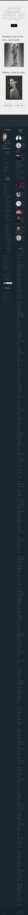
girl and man (20, 500)
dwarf (18, 449)
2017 (6, 186)
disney (19, 426)
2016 (6, 189)
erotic (19, 463)
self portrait (21, 760)
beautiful (19, 325)
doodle (19, 428)
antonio (19, 293)
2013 (6, 256)
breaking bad (20, 353)
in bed (19, 538)
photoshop (19, 687)
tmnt (18, 835)
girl (18, 497)
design (19, 414)
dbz (18, 403)
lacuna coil (20, 566)
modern (19, 626)
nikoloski (19, 646)
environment (20, 458)
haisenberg (20, 531)
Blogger (7, 279)
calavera (19, 355)
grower (19, 529)
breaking (19, 350)
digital (19, 417)
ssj (18, 786)
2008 (6, 269)
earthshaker (20, 453)
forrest (19, 477)
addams (19, 262)
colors (19, 371)
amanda (19, 271)
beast (18, 323)
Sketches (6, 162)
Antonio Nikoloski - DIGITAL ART (14, 11)
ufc (18, 849)
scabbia (19, 758)
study (18, 799)
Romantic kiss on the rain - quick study (9, 241)
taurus (19, 828)
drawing (19, 437)
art (18, 299)
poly (18, 703)
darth (18, 401)
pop (18, 705)
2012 (6, 258)
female (19, 470)
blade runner (20, 341)
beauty (19, 327)
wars (18, 882)
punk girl (19, 719)
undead (19, 854)
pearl (18, 676)
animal (19, 284)
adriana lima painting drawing (20, 266)
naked (18, 639)
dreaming (19, 439)
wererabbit (20, 891)
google (19, 517)
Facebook (14, 120)
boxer (18, 346)
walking (19, 873)
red (18, 728)
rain (18, 726)
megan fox (19, 613)
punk (18, 717)
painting (19, 669)
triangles (19, 842)
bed (18, 330)
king (18, 547)
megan (18, 610)
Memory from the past (9, 250)
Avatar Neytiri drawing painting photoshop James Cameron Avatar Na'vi (21, 310)
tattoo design (21, 824)
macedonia (19, 591)
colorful (19, 368)
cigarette (19, 364)
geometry (19, 495)
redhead (19, 730)
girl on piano (21, 504)
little (19, 580)
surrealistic (20, 809)
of (17, 658)
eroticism (19, 465)
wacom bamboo (20, 870)
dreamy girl (20, 444)
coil (18, 366)
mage (18, 606)
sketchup (19, 774)
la (17, 554)
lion (18, 577)
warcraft (19, 877)
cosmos (19, 382)
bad (18, 318)
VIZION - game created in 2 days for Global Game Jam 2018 (20, 160)
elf (18, 456)
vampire (19, 861)
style (18, 802)
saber (18, 753)
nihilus (19, 644)
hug (18, 536)
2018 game (19, 255)
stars (18, 790)
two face (19, 847)
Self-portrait (23, 138)
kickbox (19, 545)
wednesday (19, 884)
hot (18, 533)
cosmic (19, 380)
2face (18, 257)
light (18, 575)
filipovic (19, 472)
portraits (19, 710)
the (18, 833)
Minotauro (19, 619)
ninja (18, 649)
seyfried (19, 767)
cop (18, 378)
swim (18, 811)
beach (18, 320)
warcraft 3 (20, 880)
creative (19, 385)
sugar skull (20, 804)
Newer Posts (8, 105)
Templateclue (22, 911)
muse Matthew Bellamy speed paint (21, 635)
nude (18, 656)
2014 (6, 194)
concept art (20, 375)
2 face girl (20, 253)
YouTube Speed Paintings (6, 169)
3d (17, 260)
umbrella (19, 852)
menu (14, 25)
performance (20, 681)
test (18, 831)
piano (18, 689)
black (18, 339)
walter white (20, 875)
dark (18, 398)
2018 (6, 184)
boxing (19, 348)
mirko (18, 622)
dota (18, 430)
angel (18, 277)
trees (18, 840)
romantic (19, 739)
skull (18, 776)
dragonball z (20, 435)
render (19, 733)
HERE (8, 292)
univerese (19, 856)
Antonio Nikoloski (7, 142)
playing (19, 696)
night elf (19, 642)
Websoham (5, 913)
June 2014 (9, 219)
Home (5, 158)
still (18, 793)
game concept (20, 484)
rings (18, 735)
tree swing (20, 838)
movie (18, 628)
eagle (18, 451)
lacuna (19, 563)
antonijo (19, 286)
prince (19, 714)
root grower (20, 748)
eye (18, 467)
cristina (19, 387)
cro (18, 394)
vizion (19, 866)
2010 (6, 263)
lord (18, 582)
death (18, 405)
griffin (19, 526)
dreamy (19, 442)
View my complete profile (7, 152)
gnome (18, 515)
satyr (18, 755)
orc (18, 665)
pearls (19, 678)
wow (18, 902)
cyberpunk (19, 396)
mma (18, 624)
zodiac (19, 904)
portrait (19, 707)
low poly (19, 589)
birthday (19, 332)
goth (18, 524)
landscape (19, 568)
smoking (19, 781)
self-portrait (21, 762)
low (18, 587)
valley (19, 859)
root (18, 746)
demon (18, 412)
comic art (19, 373)
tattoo (19, 821)
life (18, 573)
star (18, 788)
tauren (19, 826)
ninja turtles (21, 651)
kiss (18, 550)
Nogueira (19, 653)
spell (18, 783)
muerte (19, 631)
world (18, 895)
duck (18, 446)
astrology (19, 302)
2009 (6, 266)
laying (19, 570)
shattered (19, 769)
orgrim (19, 667)
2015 (6, 192)
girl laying (20, 502)
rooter (19, 751)
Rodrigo (19, 737)
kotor (18, 552)
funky (18, 481)
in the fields (21, 540)
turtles (19, 845)
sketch (19, 772)
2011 (6, 261)
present (19, 712)
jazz (18, 543)
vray (18, 868)
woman (18, 893)
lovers (19, 584)
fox (18, 479)
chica (18, 357)
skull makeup (20, 779)
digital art (20, 419)
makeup (19, 608)
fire (18, 474)
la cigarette (20, 557)
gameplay (19, 490)
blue (18, 343)
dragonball (20, 433)
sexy (18, 765)
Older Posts (20, 105)
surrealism (20, 806)
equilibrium (20, 460)
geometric (19, 493)
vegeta (19, 863)
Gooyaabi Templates (21, 913)
